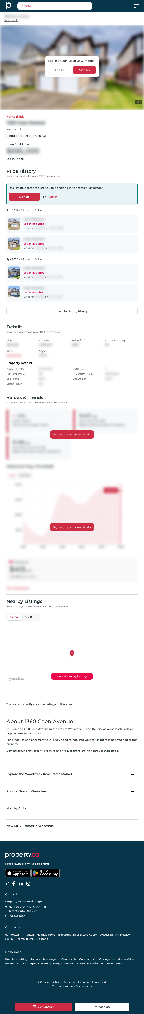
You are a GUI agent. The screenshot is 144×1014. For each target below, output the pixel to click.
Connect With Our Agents (97, 959)
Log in (59, 70)
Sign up (84, 70)
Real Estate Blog (16, 959)
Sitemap (42, 938)
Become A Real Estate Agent (77, 934)
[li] (22, 884)
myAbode (33, 863)
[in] (29, 884)
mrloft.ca (28, 934)
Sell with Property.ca (44, 959)
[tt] (8, 884)
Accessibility (108, 934)
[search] (54, 6)
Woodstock (11, 20)
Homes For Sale (87, 963)
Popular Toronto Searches (26, 791)
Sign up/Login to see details (72, 434)
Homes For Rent (112, 963)
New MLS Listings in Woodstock (31, 826)
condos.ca (12, 934)
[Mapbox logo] (16, 678)
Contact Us (69, 959)
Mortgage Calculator (35, 963)
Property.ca (13, 863)
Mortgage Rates (63, 963)
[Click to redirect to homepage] (8, 6)
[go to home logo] (22, 855)
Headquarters (46, 934)
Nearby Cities (16, 808)
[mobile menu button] (138, 6)
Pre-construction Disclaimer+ (72, 986)
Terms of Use (25, 938)
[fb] (15, 884)
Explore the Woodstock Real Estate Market (39, 774)
